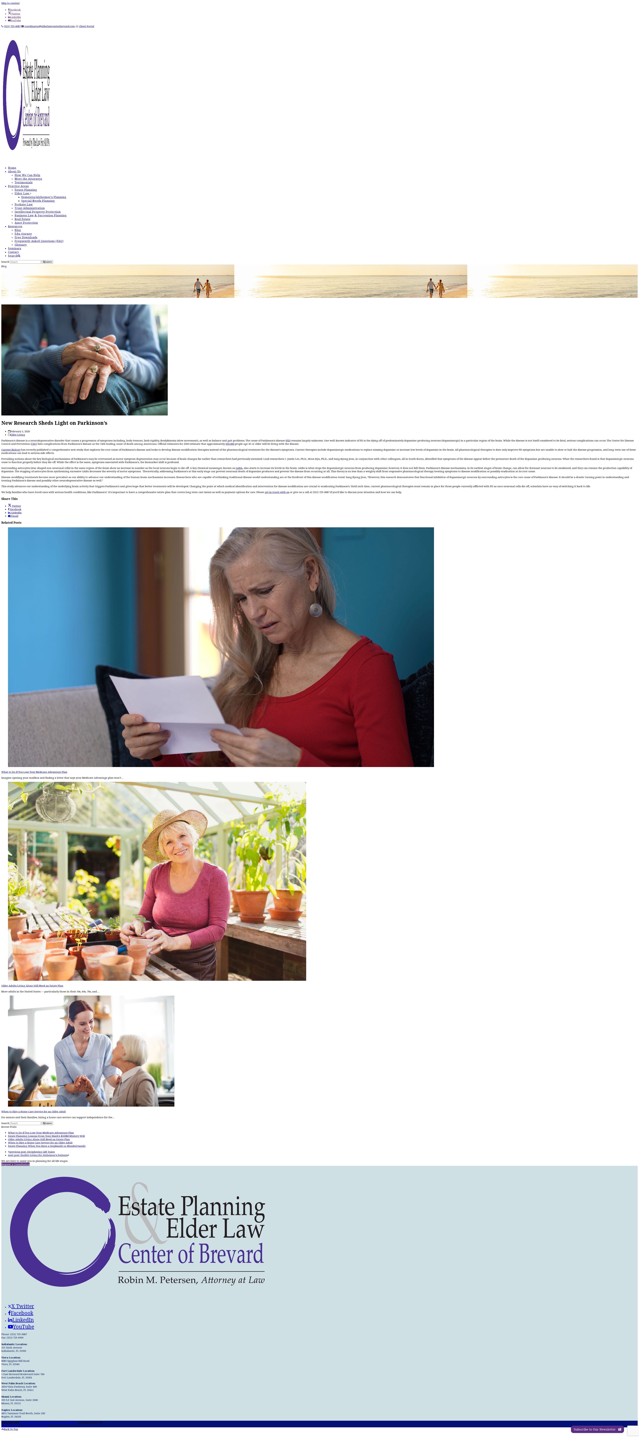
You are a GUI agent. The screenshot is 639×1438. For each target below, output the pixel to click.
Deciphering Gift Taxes (32, 1151)
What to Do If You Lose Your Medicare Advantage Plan (34, 772)
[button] (14, 255)
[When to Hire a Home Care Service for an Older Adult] (91, 1105)
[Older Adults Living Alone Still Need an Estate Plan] (157, 979)
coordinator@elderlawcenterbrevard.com (49, 26)
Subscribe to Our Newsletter (595, 1429)
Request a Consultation (15, 1164)
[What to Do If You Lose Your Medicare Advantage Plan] (221, 766)
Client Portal (86, 26)
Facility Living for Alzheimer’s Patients (38, 1155)
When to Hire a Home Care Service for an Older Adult (33, 1111)
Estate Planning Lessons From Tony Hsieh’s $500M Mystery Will (46, 1136)
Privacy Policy (9, 1425)
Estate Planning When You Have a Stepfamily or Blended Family (47, 1146)
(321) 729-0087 (12, 26)
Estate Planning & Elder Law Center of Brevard (48, 1422)
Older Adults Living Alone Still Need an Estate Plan (32, 985)
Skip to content (10, 3)
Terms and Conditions (34, 1425)
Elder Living (17, 434)
